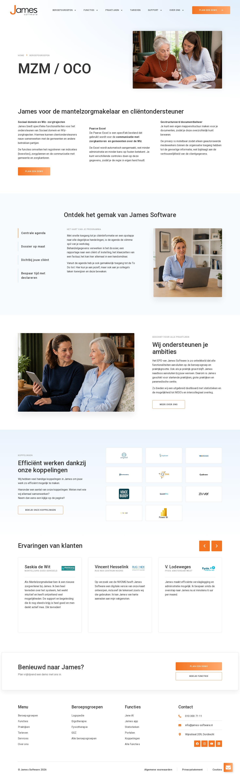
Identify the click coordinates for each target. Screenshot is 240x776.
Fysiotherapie (80, 727)
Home (21, 55)
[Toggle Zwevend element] (228, 767)
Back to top (7, 754)
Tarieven (135, 10)
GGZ (74, 732)
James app (131, 721)
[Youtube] (211, 743)
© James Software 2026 (32, 769)
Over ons (174, 10)
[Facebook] (197, 743)
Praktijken (112, 10)
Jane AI (129, 715)
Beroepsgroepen (62, 10)
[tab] (38, 233)
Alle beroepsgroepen (84, 738)
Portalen (130, 732)
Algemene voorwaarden (158, 769)
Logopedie (78, 715)
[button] (204, 546)
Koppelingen (132, 738)
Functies (89, 10)
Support (153, 10)
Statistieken (132, 727)
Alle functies (132, 744)
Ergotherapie (79, 721)
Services (23, 738)
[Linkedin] (219, 743)
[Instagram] (204, 743)
